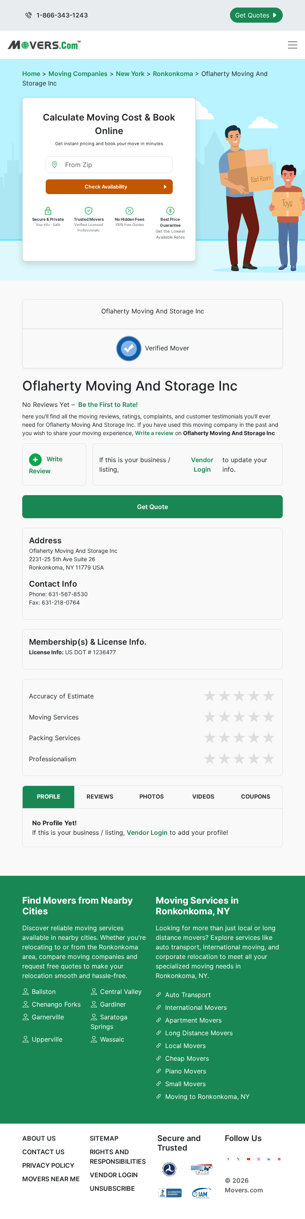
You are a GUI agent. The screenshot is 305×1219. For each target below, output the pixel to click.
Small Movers (185, 1084)
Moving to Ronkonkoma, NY (207, 1096)
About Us (39, 1138)
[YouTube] (248, 1159)
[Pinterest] (279, 1159)
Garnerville (48, 1017)
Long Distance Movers (199, 1033)
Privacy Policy (48, 1165)
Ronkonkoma (173, 74)
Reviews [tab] (100, 796)
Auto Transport (188, 995)
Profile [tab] (48, 796)
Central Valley (121, 991)
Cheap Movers (187, 1058)
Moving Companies (78, 74)
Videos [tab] (203, 796)
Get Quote (152, 507)
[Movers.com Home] (44, 44)
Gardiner (113, 1004)
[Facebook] (228, 1159)
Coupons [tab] (255, 796)
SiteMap (104, 1138)
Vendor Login (202, 464)
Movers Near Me (51, 1179)
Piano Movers (185, 1071)
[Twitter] (238, 1159)
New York (130, 74)
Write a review (154, 433)
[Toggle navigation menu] (293, 45)
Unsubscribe (112, 1188)
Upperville (47, 1039)
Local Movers (185, 1046)
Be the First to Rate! (108, 404)
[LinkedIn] (268, 1159)
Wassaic (112, 1039)
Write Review (45, 465)
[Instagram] (259, 1159)
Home (31, 74)
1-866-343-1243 (61, 15)
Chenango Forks (56, 1004)
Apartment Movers (193, 1020)
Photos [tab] (151, 796)
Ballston (44, 991)
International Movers (196, 1007)
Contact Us (43, 1152)
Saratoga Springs (109, 1021)
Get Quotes (253, 15)
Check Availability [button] (106, 187)
